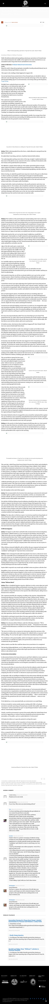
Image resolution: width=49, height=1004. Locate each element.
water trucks (20, 785)
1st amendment (4, 780)
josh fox (37, 782)
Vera (10, 809)
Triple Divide (4, 81)
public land (38, 783)
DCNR (17, 780)
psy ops (33, 783)
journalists (11, 783)
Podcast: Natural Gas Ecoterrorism (22, 64)
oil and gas (23, 783)
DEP (19, 780)
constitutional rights (12, 780)
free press (27, 782)
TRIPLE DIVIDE (15, 22)
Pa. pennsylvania (29, 783)
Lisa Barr (11, 835)
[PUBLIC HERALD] (25, 3)
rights (41, 783)
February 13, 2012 (7, 22)
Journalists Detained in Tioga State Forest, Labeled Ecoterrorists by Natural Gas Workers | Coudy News (25, 921)
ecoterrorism (8, 782)
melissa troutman (17, 783)
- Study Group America (16, 935)
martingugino (12, 885)
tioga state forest (9, 785)
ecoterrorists (18, 782)
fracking (23, 782)
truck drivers (15, 785)
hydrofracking (32, 782)
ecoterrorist (13, 782)
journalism (7, 783)
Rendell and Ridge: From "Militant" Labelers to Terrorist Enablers (24, 949)
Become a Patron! (42, 980)
